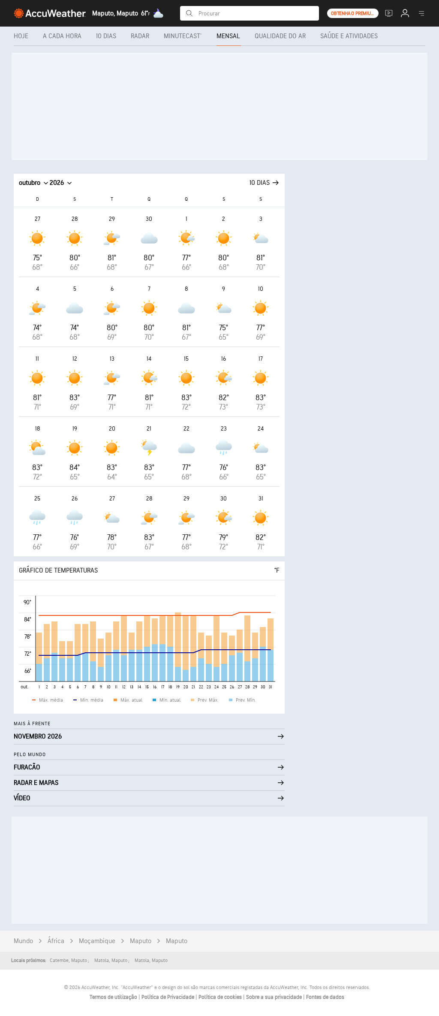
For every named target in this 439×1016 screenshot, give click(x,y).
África (56, 941)
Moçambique (97, 941)
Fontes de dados (325, 997)
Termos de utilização (114, 997)
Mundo (23, 941)
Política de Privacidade (168, 997)
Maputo (140, 941)
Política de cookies (220, 997)
